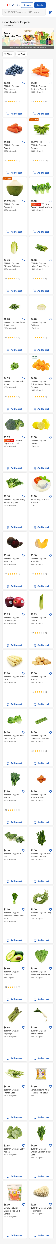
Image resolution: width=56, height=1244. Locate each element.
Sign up (27, 5)
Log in (40, 5)
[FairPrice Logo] (13, 5)
